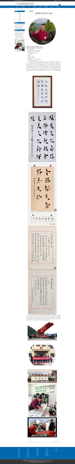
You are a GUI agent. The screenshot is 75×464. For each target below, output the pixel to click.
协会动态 (28, 6)
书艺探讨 (20, 21)
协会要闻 (20, 14)
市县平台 (20, 16)
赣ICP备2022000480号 (42, 462)
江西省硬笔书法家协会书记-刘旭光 (19, 37)
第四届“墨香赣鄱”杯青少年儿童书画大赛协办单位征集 (21, 24)
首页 (17, 6)
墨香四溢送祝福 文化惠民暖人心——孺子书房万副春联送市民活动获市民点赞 (24, 27)
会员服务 (34, 6)
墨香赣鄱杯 (46, 6)
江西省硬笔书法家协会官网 (31, 461)
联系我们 (52, 6)
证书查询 (57, 6)
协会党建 (40, 6)
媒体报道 (20, 19)
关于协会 (23, 6)
